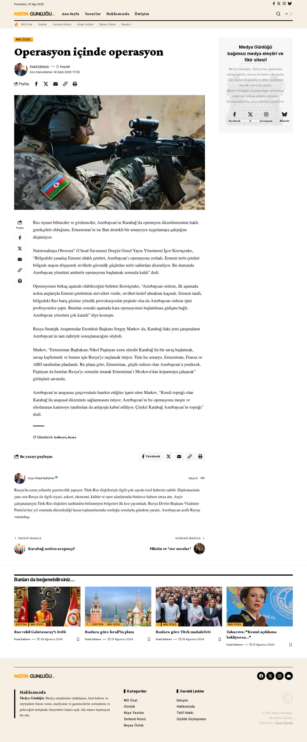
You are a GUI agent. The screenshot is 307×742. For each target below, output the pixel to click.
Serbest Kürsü (62, 24)
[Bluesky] (290, 4)
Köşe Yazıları (85, 24)
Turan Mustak (284, 722)
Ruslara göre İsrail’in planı (109, 631)
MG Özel (26, 24)
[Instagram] (284, 4)
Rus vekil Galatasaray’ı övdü (40, 631)
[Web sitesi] (202, 478)
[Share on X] (45, 83)
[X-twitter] (270, 676)
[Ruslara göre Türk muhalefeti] (189, 606)
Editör (21, 624)
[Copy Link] (65, 83)
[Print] (74, 83)
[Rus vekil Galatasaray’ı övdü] (47, 606)
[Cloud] (289, 676)
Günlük (42, 24)
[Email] (55, 83)
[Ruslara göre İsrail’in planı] (118, 606)
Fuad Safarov (39, 66)
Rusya (72, 437)
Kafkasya (60, 437)
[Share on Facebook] (36, 83)
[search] (278, 13)
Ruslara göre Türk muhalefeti (183, 631)
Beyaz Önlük (108, 24)
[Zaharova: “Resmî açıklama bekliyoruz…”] (260, 606)
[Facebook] (274, 4)
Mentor (126, 24)
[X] (279, 4)
